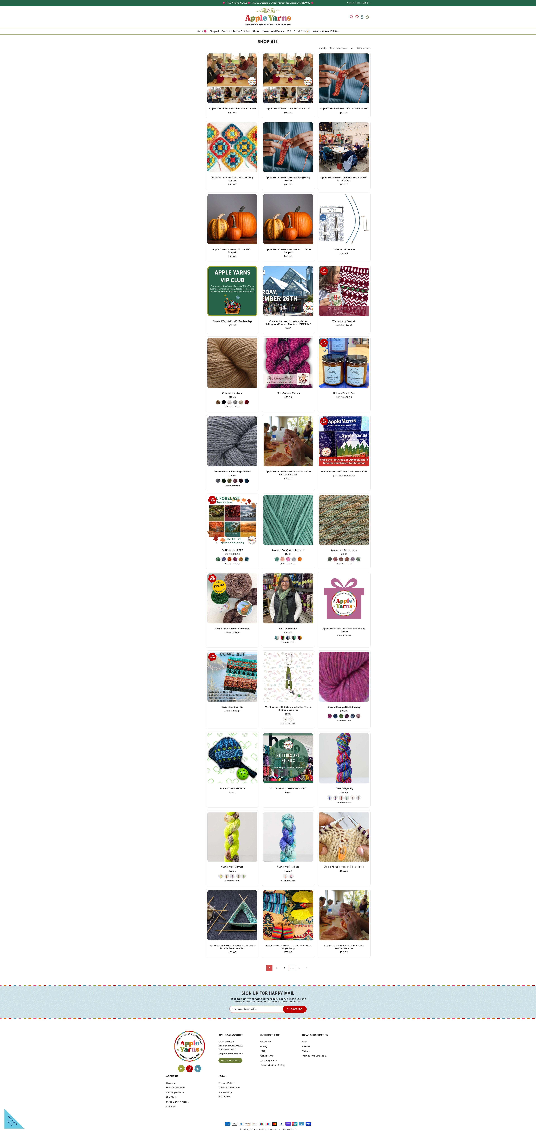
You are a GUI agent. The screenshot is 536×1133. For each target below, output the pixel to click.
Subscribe (294, 1009)
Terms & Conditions (229, 1087)
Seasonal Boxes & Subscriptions (240, 31)
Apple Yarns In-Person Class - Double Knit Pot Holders (344, 179)
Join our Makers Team (314, 1055)
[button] (351, 17)
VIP (289, 31)
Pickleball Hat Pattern (232, 788)
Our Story (265, 1041)
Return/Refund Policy (272, 1065)
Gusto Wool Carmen (232, 866)
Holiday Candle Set (344, 393)
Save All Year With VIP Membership (232, 321)
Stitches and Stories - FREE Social (288, 788)
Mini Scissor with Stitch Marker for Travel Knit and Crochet (288, 708)
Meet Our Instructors (177, 1101)
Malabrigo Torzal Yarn (344, 550)
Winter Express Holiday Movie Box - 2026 (344, 471)
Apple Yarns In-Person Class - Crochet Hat (344, 108)
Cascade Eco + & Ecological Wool (232, 471)
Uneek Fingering (344, 788)
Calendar (171, 1106)
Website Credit (289, 1129)
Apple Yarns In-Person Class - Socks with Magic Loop (288, 947)
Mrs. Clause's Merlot (288, 393)
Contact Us (266, 1055)
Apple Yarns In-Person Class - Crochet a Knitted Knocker (288, 473)
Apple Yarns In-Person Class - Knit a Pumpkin (232, 251)
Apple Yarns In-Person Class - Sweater (288, 108)
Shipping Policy (268, 1060)
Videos (305, 1051)
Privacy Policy (226, 1083)
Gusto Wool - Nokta (288, 866)
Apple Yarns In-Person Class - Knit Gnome (232, 108)
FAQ (262, 1051)
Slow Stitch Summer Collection (232, 628)
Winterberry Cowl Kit (344, 321)
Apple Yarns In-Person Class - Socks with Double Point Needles (232, 947)
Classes (306, 1046)
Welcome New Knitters (326, 31)
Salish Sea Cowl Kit (232, 707)
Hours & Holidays (175, 1087)
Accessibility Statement (225, 1094)
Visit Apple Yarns (175, 1092)
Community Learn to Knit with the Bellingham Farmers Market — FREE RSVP (288, 322)
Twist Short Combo (344, 249)
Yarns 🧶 (202, 31)
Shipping (171, 1083)
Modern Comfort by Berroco (288, 550)
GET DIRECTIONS (230, 1060)
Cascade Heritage (232, 393)
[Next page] (307, 968)
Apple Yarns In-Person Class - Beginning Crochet (288, 179)
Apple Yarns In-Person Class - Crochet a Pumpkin (288, 251)
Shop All (214, 31)
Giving (263, 1046)
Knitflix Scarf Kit (288, 628)
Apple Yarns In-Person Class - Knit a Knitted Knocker (344, 947)
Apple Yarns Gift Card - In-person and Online (344, 630)
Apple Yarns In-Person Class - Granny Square (232, 179)
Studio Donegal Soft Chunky (344, 707)
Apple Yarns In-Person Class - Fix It (344, 866)
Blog (304, 1041)
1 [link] (269, 967)
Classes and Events (273, 31)
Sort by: (323, 48)
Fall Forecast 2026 (232, 550)
